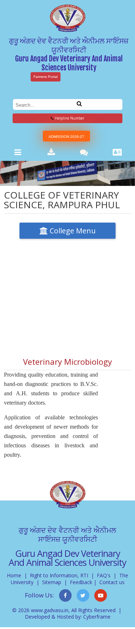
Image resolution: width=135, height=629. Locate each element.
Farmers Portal (45, 77)
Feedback (81, 582)
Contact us (112, 582)
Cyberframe (97, 616)
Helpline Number (69, 118)
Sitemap (51, 582)
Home (14, 575)
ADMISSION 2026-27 (66, 137)
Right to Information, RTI (59, 575)
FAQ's (104, 575)
